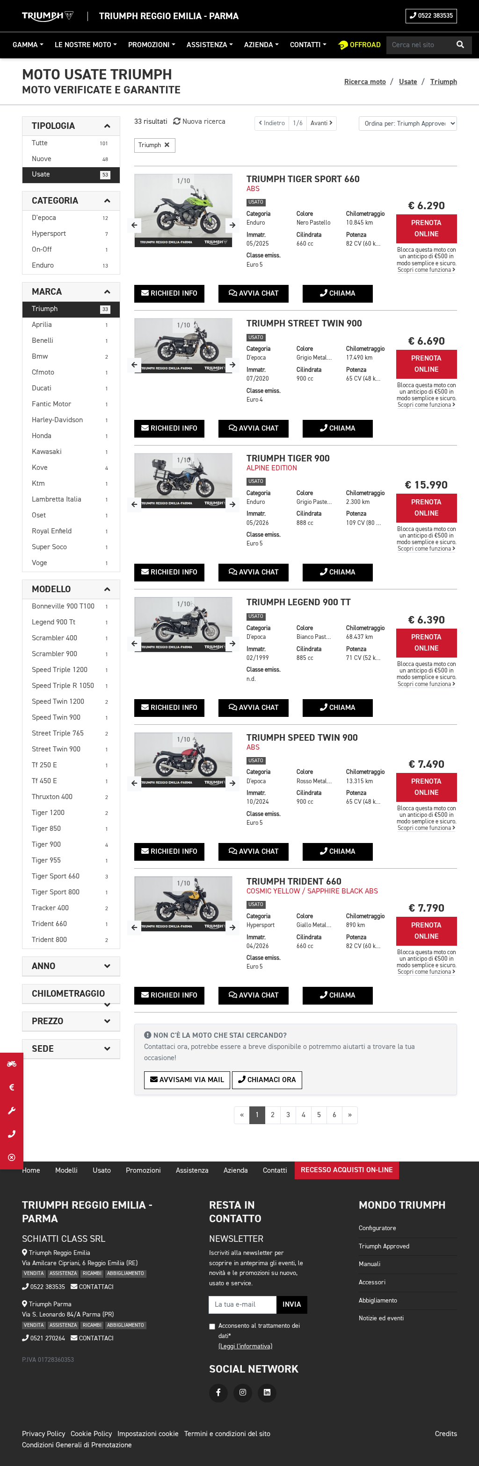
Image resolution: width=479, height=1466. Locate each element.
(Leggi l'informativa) (245, 1346)
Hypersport (70, 234)
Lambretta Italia (70, 499)
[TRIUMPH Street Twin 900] (183, 346)
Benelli (70, 341)
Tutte (70, 143)
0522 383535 (434, 16)
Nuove (70, 159)
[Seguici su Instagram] (242, 1393)
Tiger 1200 (70, 813)
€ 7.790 (426, 908)
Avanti (320, 123)
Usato (102, 1171)
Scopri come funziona (425, 270)
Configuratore (377, 1228)
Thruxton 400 (70, 797)
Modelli (66, 1171)
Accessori (372, 1282)
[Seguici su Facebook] (218, 1393)
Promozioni (149, 45)
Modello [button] (51, 589)
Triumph (70, 309)
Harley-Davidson (70, 420)
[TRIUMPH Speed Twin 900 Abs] (183, 760)
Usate (70, 174)
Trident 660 (70, 924)
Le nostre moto (83, 45)
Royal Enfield (70, 531)
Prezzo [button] (47, 1021)
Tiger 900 (70, 845)
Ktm (70, 484)
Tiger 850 (70, 829)
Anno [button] (43, 966)
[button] (460, 45)
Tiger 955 (70, 860)
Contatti (305, 45)
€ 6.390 (426, 620)
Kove (70, 468)
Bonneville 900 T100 (70, 606)
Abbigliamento (378, 1300)
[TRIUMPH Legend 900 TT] (183, 624)
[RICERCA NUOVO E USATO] (11, 1064)
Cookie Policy (91, 1434)
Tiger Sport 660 (70, 876)
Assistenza (207, 45)
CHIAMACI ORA (271, 1080)
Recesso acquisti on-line (347, 1170)
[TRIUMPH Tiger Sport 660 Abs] (183, 211)
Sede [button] (43, 1049)
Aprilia (70, 325)
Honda (70, 436)
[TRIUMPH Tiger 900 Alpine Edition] (183, 481)
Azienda (258, 45)
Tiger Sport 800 (70, 892)
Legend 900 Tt (70, 622)
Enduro (70, 265)
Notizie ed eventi (381, 1318)
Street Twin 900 (70, 749)
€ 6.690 (426, 341)
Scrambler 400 (70, 638)
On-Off (70, 250)
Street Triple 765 (70, 733)
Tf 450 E (70, 781)
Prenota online (426, 229)
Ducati (70, 388)
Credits (446, 1434)
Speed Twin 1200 (70, 702)
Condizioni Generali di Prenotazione (77, 1445)
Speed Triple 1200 (70, 670)
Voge (70, 563)
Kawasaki (70, 452)
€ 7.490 (426, 764)
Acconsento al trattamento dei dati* (259, 1331)
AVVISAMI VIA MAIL (191, 1080)
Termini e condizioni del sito (227, 1434)
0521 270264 (47, 1338)
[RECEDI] (11, 1157)
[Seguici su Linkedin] (267, 1393)
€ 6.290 (426, 205)
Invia (292, 1305)
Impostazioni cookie (148, 1434)
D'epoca (70, 218)
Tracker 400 (70, 908)
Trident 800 (70, 940)
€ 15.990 (426, 485)
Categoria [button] (55, 200)
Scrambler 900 (70, 654)
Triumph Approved (384, 1246)
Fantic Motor (70, 404)
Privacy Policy (43, 1434)
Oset (70, 515)
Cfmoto (70, 372)
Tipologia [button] (53, 126)
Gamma (25, 45)
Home (31, 1171)
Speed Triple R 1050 (70, 686)
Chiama (341, 293)
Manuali (369, 1264)
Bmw (70, 357)
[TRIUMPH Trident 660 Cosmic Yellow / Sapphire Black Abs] (183, 904)
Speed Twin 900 (70, 718)
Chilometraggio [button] (68, 993)
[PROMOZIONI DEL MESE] (11, 1087)
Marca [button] (47, 291)
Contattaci (95, 1287)
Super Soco (70, 547)
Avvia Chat (257, 293)
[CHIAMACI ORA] (11, 1134)
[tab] (71, 126)
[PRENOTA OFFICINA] (11, 1111)
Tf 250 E (70, 765)
